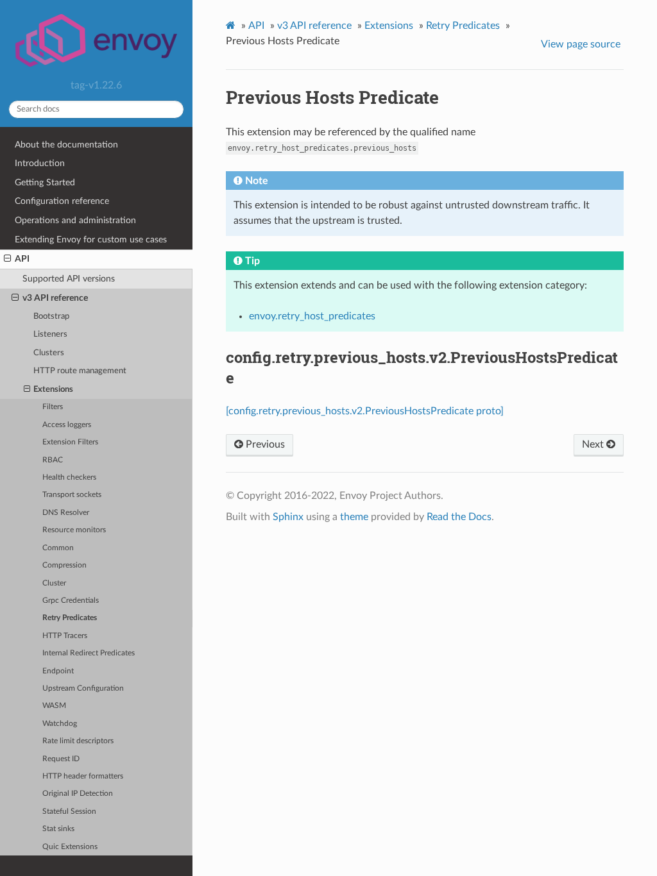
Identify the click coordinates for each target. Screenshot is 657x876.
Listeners (50, 334)
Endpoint (58, 671)
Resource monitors (74, 530)
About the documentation (66, 144)
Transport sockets (71, 494)
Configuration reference (62, 201)
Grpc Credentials (70, 600)
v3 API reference (55, 298)
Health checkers (69, 477)
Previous (264, 444)
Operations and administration (75, 220)
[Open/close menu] (7, 259)
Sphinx (288, 517)
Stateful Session (69, 811)
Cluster (54, 583)
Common (58, 548)
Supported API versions (68, 278)
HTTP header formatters (82, 776)
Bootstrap (51, 316)
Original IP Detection (77, 793)
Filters (52, 406)
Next (594, 444)
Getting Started (45, 182)
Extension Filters (70, 442)
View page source (580, 44)
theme (354, 517)
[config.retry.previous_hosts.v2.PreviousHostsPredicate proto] (365, 411)
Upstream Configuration (83, 688)
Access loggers (66, 424)
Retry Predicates (69, 617)
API (22, 259)
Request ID (61, 758)
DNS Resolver (65, 512)
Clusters (48, 353)
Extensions (53, 389)
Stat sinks (58, 828)
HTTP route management (79, 371)
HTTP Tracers (64, 635)
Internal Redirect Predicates (88, 653)
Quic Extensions (70, 846)
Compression (64, 565)
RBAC (52, 460)
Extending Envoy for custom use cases (91, 239)
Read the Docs (459, 517)
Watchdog (59, 723)
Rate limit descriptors (78, 741)
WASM (54, 705)
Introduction (40, 163)
